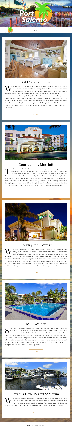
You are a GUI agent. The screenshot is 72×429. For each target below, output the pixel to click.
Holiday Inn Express (36, 245)
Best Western (36, 323)
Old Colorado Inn (36, 82)
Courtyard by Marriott (36, 164)
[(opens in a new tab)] (36, 301)
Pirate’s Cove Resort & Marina (36, 394)
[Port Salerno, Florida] (36, 13)
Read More (36, 114)
